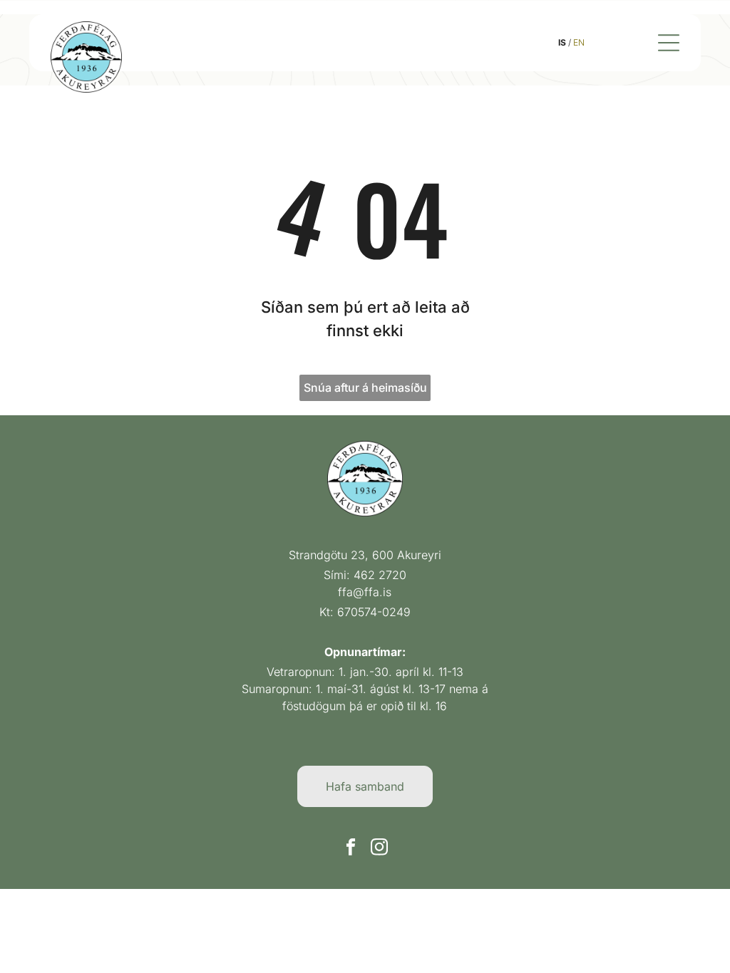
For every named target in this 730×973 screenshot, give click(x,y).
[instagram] (379, 848)
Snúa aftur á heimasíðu (365, 387)
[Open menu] (668, 42)
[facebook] (351, 848)
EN (579, 42)
